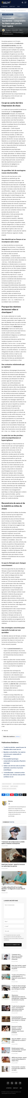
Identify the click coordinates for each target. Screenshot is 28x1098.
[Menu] (25, 2)
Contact (12, 6)
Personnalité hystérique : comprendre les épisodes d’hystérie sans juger (15, 761)
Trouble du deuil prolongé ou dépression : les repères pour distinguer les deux (19, 987)
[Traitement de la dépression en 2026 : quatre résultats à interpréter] (14, 833)
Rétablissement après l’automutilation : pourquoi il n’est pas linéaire (19, 1050)
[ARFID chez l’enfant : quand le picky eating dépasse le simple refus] (6, 1060)
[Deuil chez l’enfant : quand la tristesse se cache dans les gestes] (14, 855)
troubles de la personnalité (9, 788)
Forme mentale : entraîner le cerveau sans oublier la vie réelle (18, 1068)
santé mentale (14, 786)
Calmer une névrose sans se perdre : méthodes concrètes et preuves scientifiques (15, 768)
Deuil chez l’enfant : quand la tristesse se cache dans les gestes (19, 967)
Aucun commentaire (18, 32)
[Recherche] (23, 2)
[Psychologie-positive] (6, 2)
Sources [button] (6, 730)
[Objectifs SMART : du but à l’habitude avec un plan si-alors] (6, 1041)
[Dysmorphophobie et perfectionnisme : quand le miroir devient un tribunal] (6, 1019)
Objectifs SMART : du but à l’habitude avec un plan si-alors (19, 1040)
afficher (18, 736)
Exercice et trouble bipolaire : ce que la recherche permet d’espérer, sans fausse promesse (18, 1029)
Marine (8, 30)
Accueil (3, 10)
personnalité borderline (19, 783)
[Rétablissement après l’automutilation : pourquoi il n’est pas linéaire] (6, 1050)
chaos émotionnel (6, 783)
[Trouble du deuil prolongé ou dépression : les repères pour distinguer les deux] (6, 988)
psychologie (5, 786)
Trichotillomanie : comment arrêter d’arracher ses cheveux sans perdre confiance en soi (14, 775)
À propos (4, 6)
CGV (18, 6)
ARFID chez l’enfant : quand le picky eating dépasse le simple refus (19, 1059)
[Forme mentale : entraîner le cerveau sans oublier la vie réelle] (6, 1069)
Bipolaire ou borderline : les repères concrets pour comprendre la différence (14, 754)
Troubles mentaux (8, 14)
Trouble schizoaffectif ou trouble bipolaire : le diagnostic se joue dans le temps (13, 888)
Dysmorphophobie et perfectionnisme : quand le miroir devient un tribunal (19, 1018)
